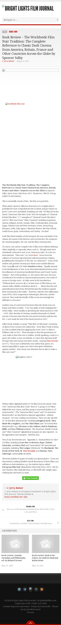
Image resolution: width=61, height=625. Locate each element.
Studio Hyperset (11, 606)
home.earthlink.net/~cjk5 (15, 497)
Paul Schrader (52, 341)
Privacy (30, 612)
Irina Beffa (45, 606)
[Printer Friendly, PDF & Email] (30, 479)
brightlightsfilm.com (46, 600)
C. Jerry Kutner (8, 61)
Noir (15, 31)
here (36, 255)
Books (11, 31)
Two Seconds (29, 451)
